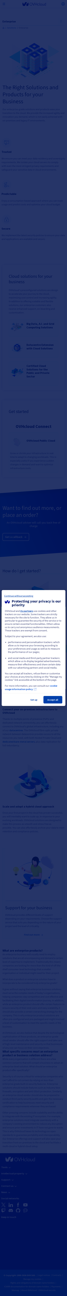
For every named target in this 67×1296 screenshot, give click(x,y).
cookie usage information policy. (31, 687)
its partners (26, 610)
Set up (33, 699)
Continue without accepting (18, 596)
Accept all (52, 699)
